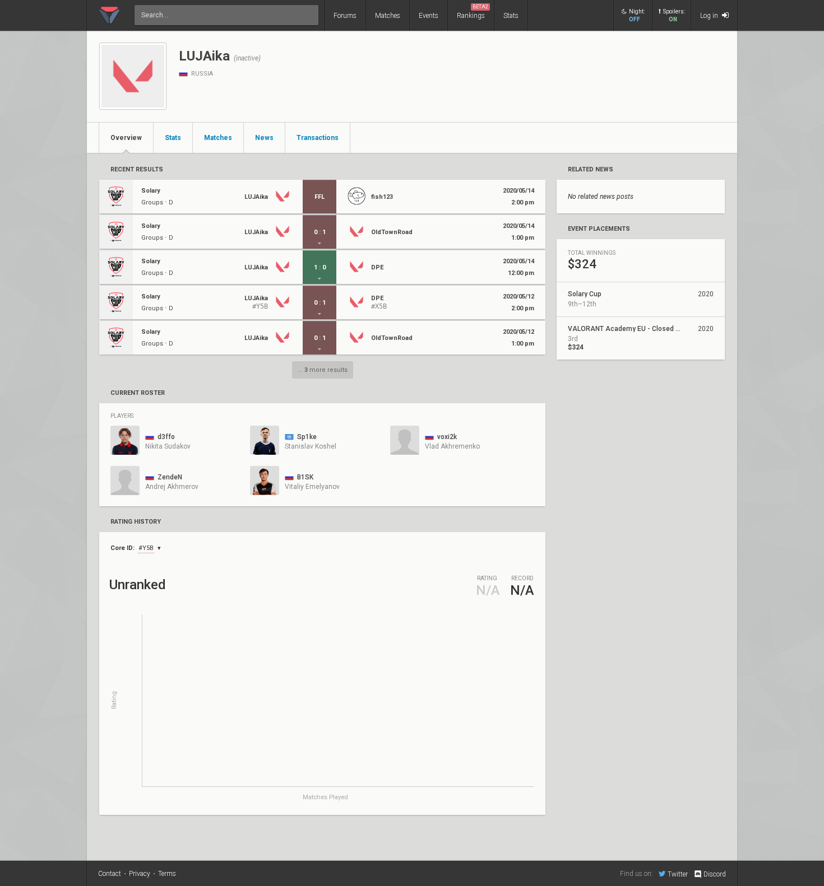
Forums (345, 16)
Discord (714, 874)
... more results (323, 370)
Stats (511, 16)
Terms (167, 873)
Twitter (678, 874)
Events (428, 16)
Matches (387, 16)
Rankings (472, 12)
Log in (710, 16)
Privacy (139, 873)
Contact (109, 873)
